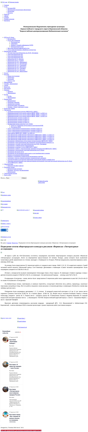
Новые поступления (13, 76)
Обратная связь (8, 164)
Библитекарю (11, 172)
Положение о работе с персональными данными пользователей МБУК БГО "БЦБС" (32, 148)
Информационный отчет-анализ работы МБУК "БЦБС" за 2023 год (27, 113)
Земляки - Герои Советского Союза (18, 107)
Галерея (6, 17)
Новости (6, 14)
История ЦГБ (11, 39)
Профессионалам (9, 19)
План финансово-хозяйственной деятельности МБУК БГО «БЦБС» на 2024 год (31, 136)
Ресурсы (6, 74)
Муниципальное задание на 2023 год (18, 117)
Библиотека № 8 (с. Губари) (16, 60)
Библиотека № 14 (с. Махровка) (17, 66)
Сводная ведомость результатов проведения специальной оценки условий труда (31, 159)
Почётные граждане (13, 102)
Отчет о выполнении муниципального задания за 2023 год (25, 128)
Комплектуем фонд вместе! (16, 165)
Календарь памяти (9, 108)
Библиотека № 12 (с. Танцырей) (17, 65)
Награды (10, 13)
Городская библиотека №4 (15, 57)
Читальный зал (15, 42)
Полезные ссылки (9, 167)
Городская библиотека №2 (15, 56)
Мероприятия (8, 82)
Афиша (6, 16)
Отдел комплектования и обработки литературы (22, 49)
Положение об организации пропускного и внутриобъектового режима (29, 153)
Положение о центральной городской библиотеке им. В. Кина (26, 150)
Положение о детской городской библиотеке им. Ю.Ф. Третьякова (27, 144)
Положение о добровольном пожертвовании (21, 145)
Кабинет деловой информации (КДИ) (22, 45)
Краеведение (8, 99)
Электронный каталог (10, 173)
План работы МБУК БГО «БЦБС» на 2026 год (21, 133)
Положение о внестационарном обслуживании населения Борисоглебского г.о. (31, 142)
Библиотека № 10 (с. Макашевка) (17, 62)
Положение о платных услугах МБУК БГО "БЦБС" (23, 147)
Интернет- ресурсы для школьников (18, 170)
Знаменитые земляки (14, 104)
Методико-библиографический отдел (18, 48)
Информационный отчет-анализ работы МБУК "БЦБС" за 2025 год (27, 116)
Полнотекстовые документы (16, 105)
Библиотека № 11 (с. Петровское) (17, 63)
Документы (7, 110)
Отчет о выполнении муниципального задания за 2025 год (25, 131)
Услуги (6, 73)
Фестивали (7, 88)
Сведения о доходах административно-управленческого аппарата (27, 158)
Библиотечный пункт (17, 46)
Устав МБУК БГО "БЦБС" (15, 162)
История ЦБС (12, 8)
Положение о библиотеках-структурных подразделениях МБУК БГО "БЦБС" (30, 141)
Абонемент (14, 43)
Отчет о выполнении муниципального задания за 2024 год (25, 130)
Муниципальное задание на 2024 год (18, 119)
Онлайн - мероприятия (11, 83)
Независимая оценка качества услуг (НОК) (20, 124)
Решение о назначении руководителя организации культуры (25, 156)
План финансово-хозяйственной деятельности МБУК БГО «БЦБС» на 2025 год (31, 138)
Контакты (7, 20)
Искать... (3, 178)
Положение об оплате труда (16, 152)
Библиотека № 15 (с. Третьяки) (17, 68)
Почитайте (11, 79)
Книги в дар (11, 80)
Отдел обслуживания (14, 40)
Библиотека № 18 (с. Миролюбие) (17, 71)
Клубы (6, 94)
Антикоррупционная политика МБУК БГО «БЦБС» (23, 111)
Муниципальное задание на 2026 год (18, 122)
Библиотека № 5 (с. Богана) (16, 59)
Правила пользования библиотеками (18, 155)
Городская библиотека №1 (15, 54)
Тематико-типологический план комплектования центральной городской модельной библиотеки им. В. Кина (40, 161)
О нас (5, 6)
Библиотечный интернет (15, 169)
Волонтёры (11, 11)
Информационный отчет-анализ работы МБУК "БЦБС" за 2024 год (27, 114)
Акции (6, 85)
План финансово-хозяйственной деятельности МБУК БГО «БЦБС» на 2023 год (31, 134)
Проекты (6, 90)
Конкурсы (7, 87)
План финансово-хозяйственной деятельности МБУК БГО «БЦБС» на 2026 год (31, 139)
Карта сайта (7, 175)
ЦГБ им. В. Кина (9, 37)
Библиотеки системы (10, 51)
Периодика (11, 77)
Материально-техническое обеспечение (19, 9)
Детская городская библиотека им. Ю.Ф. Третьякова (23, 53)
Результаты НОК (16, 127)
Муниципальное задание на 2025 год (18, 121)
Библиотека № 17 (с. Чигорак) (16, 70)
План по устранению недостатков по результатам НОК (27, 125)
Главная (6, 5)
